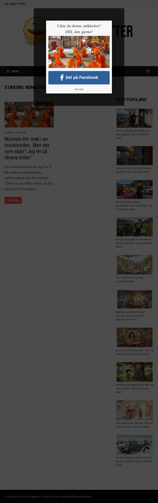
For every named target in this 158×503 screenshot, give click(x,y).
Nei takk (79, 89)
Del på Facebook (82, 77)
